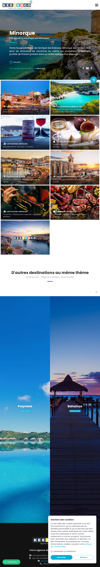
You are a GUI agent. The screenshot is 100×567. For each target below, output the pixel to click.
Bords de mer (29, 68)
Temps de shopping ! (66, 141)
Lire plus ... (17, 62)
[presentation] (91, 292)
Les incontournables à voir (68, 106)
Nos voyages (15, 68)
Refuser (83, 557)
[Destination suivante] (91, 67)
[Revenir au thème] (87, 68)
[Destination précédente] (83, 67)
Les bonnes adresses (17, 143)
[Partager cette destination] (93, 79)
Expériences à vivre (15, 106)
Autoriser (61, 557)
